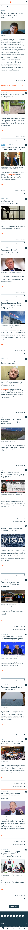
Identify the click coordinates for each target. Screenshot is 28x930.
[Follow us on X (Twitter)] (14, 916)
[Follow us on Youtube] (8, 916)
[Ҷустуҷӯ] (24, 928)
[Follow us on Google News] (2, 916)
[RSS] (20, 916)
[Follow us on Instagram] (11, 916)
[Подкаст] (23, 916)
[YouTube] (13, 928)
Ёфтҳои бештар (14, 906)
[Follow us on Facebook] (5, 916)
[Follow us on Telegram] (17, 916)
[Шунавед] (8, 928)
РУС (19, 928)
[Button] (20, 77)
